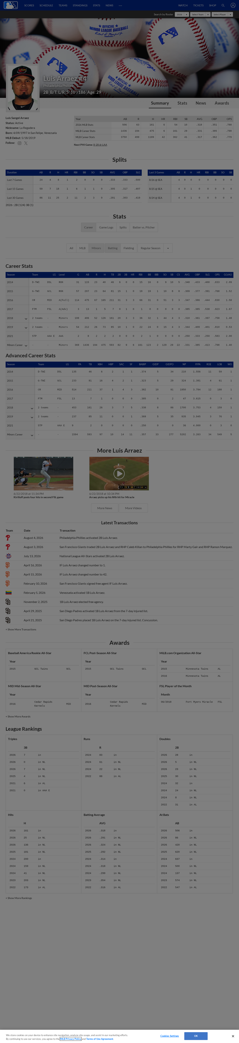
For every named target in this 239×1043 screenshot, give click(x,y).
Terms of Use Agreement (99, 1038)
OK (196, 1035)
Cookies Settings (169, 1035)
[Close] (233, 1036)
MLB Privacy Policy (70, 1038)
